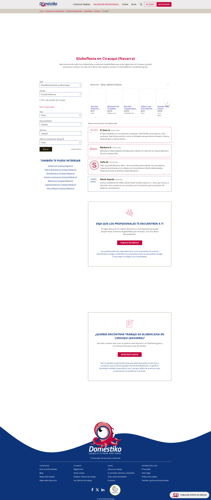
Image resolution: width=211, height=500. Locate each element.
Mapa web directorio (48, 480)
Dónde (42, 91)
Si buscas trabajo (115, 469)
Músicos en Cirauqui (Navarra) (60, 181)
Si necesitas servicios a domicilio (121, 473)
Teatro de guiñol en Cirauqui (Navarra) (60, 169)
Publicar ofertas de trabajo (85, 476)
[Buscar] (141, 4)
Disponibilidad (46, 121)
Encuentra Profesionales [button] (106, 4)
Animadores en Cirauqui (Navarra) (60, 173)
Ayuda (125, 4)
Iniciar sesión (79, 473)
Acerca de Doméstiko (48, 469)
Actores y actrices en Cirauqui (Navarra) (60, 177)
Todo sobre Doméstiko (117, 476)
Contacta (111, 480)
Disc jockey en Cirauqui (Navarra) (60, 188)
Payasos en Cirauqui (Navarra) (60, 166)
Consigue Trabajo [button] (81, 4)
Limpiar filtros (76, 149)
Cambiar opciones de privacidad (155, 480)
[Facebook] (92, 490)
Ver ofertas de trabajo (83, 480)
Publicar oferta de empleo (193, 495)
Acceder (150, 4)
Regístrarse (164, 4)
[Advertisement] (104, 36)
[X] (97, 490)
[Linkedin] (102, 490)
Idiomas (43, 130)
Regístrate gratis (129, 354)
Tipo (41, 112)
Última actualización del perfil (52, 139)
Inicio (42, 11)
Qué (41, 81)
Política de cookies (149, 476)
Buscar (46, 149)
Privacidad (146, 469)
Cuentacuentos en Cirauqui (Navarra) (60, 184)
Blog (133, 4)
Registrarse (78, 469)
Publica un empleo (130, 243)
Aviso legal (146, 473)
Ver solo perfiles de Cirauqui (53, 100)
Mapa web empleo (47, 476)
